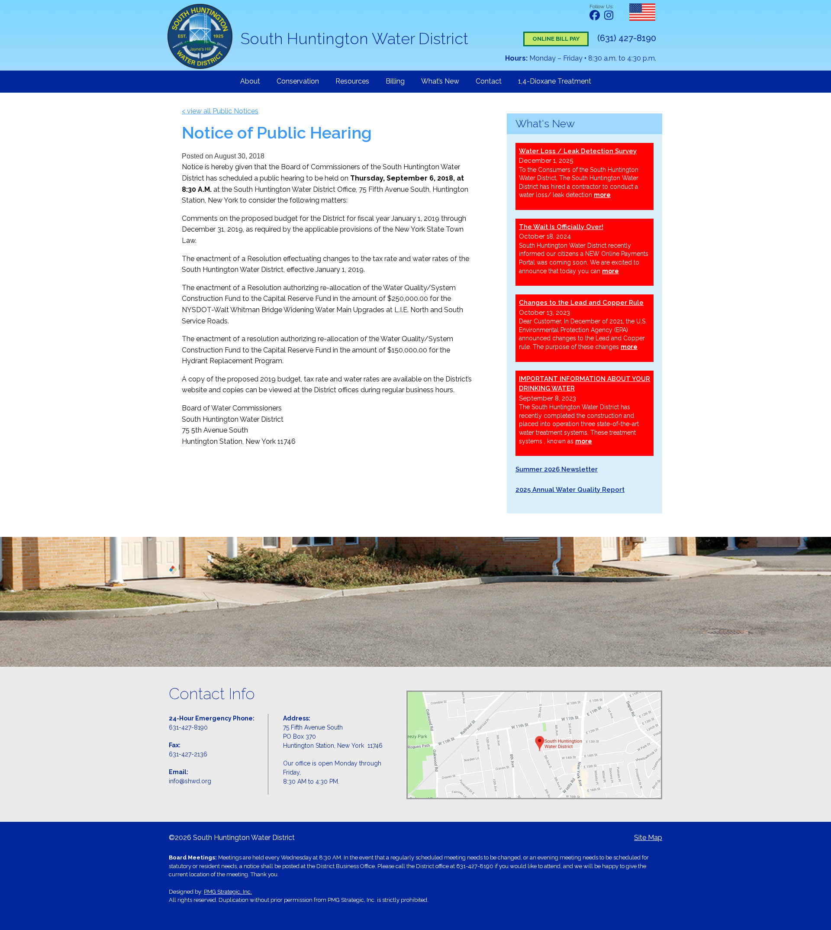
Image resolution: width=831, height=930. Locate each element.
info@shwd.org (190, 781)
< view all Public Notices (220, 111)
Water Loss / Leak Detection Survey (578, 151)
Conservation (298, 81)
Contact (489, 81)
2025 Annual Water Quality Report (570, 490)
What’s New (440, 81)
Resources (352, 81)
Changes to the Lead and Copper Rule (581, 303)
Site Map (648, 837)
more (602, 194)
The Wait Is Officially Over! (561, 227)
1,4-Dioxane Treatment (554, 81)
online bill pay (556, 39)
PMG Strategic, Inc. (228, 891)
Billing (395, 81)
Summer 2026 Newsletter (556, 469)
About (250, 81)
